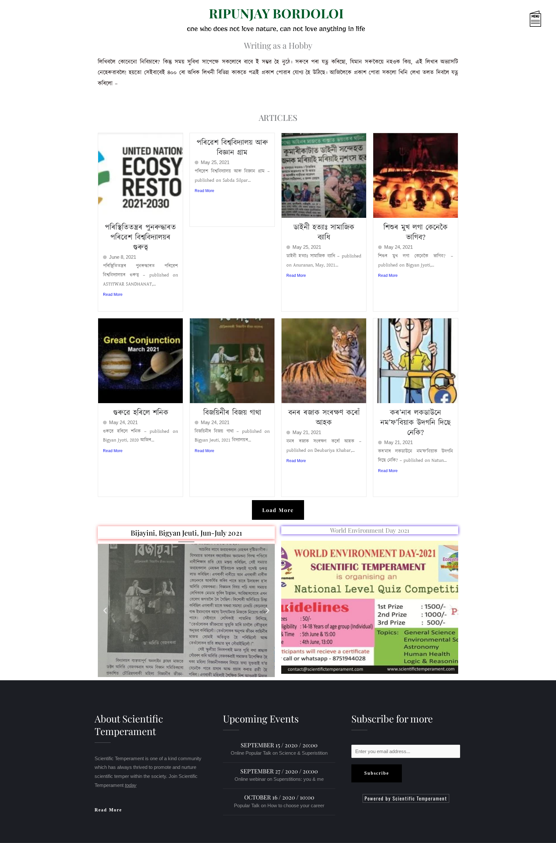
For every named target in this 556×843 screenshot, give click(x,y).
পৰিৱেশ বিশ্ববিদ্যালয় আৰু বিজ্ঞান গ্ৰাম (232, 147)
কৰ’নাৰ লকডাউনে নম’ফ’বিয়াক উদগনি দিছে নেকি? (415, 422)
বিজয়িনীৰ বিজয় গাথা (232, 412)
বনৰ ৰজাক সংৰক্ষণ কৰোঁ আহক (324, 417)
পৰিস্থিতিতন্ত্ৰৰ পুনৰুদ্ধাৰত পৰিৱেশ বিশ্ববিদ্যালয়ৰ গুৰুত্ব (140, 237)
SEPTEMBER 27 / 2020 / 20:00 (279, 771)
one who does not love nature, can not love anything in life (276, 28)
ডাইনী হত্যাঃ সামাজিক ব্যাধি (323, 232)
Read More (113, 294)
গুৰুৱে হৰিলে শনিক (140, 412)
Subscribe (376, 773)
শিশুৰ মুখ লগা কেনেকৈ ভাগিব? (416, 232)
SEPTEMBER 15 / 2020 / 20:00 (279, 745)
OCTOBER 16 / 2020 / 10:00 (279, 797)
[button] (496, 20)
